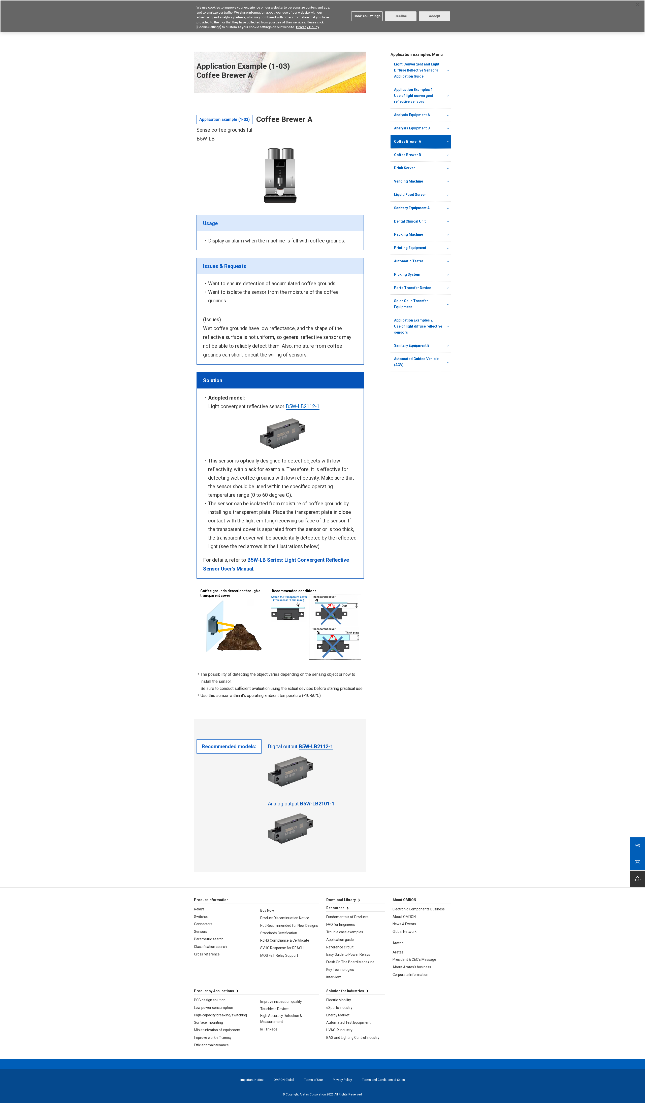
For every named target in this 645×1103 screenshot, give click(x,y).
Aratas (398, 952)
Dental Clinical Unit (410, 221)
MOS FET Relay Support (279, 955)
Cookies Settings (366, 16)
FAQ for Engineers (340, 924)
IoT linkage (268, 1029)
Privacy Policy (342, 1080)
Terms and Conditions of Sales (383, 1080)
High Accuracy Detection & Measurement (281, 1019)
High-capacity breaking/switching (220, 1015)
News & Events (404, 924)
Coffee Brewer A (407, 141)
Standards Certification (278, 933)
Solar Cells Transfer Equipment (411, 304)
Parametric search (208, 939)
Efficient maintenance (211, 1045)
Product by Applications (214, 991)
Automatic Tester (408, 261)
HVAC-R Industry (339, 1030)
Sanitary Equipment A (412, 208)
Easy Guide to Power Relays (348, 954)
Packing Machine (408, 234)
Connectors (203, 924)
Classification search (210, 947)
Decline (401, 16)
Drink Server (404, 168)
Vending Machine (408, 181)
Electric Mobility (338, 1000)
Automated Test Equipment (348, 1022)
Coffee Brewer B (407, 155)
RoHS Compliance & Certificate (284, 940)
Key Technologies (340, 970)
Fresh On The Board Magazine (350, 962)
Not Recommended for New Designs (289, 925)
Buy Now (267, 910)
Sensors (200, 932)
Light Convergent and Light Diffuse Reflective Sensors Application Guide (416, 70)
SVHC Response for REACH (282, 948)
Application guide (340, 940)
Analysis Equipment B (412, 128)
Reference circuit (339, 947)
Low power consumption (213, 1008)
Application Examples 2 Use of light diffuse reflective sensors (418, 326)
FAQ (637, 845)
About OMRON (404, 917)
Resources (335, 908)
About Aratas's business (412, 967)
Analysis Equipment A (412, 115)
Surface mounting (208, 1022)
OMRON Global (284, 1080)
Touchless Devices (274, 1009)
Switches (201, 917)
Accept (434, 16)
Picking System (407, 274)
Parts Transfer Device (412, 288)
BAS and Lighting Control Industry (352, 1038)
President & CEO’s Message (414, 959)
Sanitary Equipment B (412, 345)
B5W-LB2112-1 (302, 406)
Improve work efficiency (213, 1038)
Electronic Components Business (419, 909)
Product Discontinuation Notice (284, 918)
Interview (333, 977)
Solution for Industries (345, 991)
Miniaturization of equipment (217, 1030)
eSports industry (339, 1008)
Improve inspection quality (281, 1002)
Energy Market (337, 1015)
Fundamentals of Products (347, 917)
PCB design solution (209, 1000)
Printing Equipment (410, 248)
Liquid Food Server (410, 195)
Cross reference (207, 954)
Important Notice (252, 1080)
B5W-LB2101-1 (317, 804)
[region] (322, 16)
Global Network (404, 932)
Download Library (341, 900)
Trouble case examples (344, 932)
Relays (199, 909)
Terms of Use (313, 1080)
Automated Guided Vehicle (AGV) (416, 362)
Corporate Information (410, 975)
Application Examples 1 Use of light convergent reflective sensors (418, 96)
